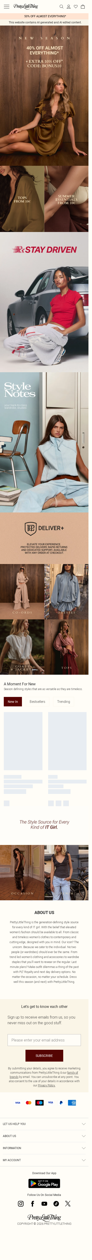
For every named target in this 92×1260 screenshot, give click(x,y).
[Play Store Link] (44, 1183)
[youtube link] (44, 1204)
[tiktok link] (56, 1204)
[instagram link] (21, 1204)
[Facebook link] (32, 1204)
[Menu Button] (6, 6)
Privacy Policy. (46, 1085)
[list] (44, 16)
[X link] (68, 1204)
